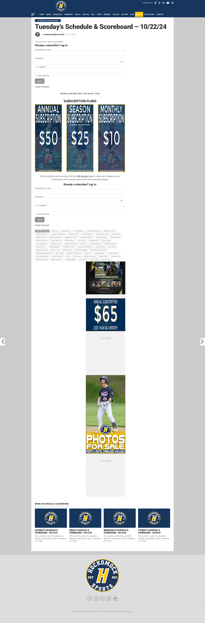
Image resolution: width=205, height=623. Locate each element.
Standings (68, 14)
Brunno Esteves (71, 237)
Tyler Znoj (83, 259)
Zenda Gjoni (106, 259)
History (124, 14)
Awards (107, 14)
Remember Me (43, 75)
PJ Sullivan (77, 256)
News (48, 14)
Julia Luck (83, 244)
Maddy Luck (55, 250)
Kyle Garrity (41, 247)
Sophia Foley (116, 256)
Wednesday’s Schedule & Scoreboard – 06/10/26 (116, 531)
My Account (149, 14)
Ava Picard (115, 234)
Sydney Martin (56, 259)
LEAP (132, 14)
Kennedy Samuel (110, 244)
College (115, 14)
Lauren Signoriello (85, 247)
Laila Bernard (54, 247)
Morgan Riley (100, 253)
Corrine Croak (115, 237)
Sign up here (89, 93)
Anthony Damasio (58, 234)
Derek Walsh (69, 240)
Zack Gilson (94, 259)
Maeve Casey (67, 250)
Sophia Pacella (42, 259)
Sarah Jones (103, 256)
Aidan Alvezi (65, 231)
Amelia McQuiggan (94, 231)
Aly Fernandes (78, 231)
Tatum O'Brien (70, 259)
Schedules (57, 14)
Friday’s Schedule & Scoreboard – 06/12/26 (80, 531)
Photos (85, 14)
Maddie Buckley (42, 250)
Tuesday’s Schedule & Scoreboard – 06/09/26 (149, 531)
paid (68, 256)
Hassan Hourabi (71, 244)
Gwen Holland (56, 244)
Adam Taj (54, 231)
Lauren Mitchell (69, 247)
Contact (160, 14)
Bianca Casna (41, 237)
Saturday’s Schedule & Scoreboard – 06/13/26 (46, 531)
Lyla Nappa (112, 247)
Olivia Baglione (57, 256)
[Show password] (121, 62)
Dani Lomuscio (56, 240)
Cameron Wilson (86, 237)
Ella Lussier (106, 240)
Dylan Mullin (94, 240)
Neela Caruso (113, 253)
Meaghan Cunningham (44, 253)
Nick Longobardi (42, 256)
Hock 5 (77, 14)
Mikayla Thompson (74, 253)
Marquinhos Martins (98, 250)
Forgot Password (42, 86)
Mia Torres (60, 253)
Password (39, 58)
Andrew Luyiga (109, 231)
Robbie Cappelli (90, 256)
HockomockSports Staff (54, 34)
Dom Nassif (82, 240)
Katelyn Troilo (95, 244)
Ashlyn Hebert (87, 234)
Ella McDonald (41, 244)
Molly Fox (88, 253)
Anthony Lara (73, 234)
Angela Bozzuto (42, 234)
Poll (93, 14)
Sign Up (139, 14)
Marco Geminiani (81, 250)
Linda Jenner (100, 247)
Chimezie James (101, 237)
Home (42, 14)
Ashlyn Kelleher (102, 234)
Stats (99, 14)
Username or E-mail (43, 49)
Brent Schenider (55, 237)
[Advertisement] (105, 354)
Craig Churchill (42, 240)
